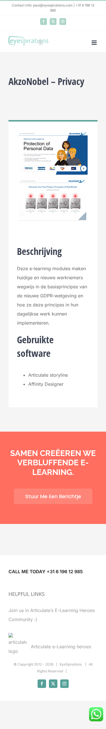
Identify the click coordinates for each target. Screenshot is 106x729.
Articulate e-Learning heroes (61, 646)
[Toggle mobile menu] (95, 43)
